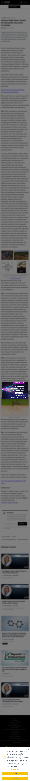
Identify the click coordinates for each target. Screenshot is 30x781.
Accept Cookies (15, 778)
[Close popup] (26, 383)
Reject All (15, 773)
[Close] (28, 749)
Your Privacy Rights (15, 769)
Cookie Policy (13, 766)
